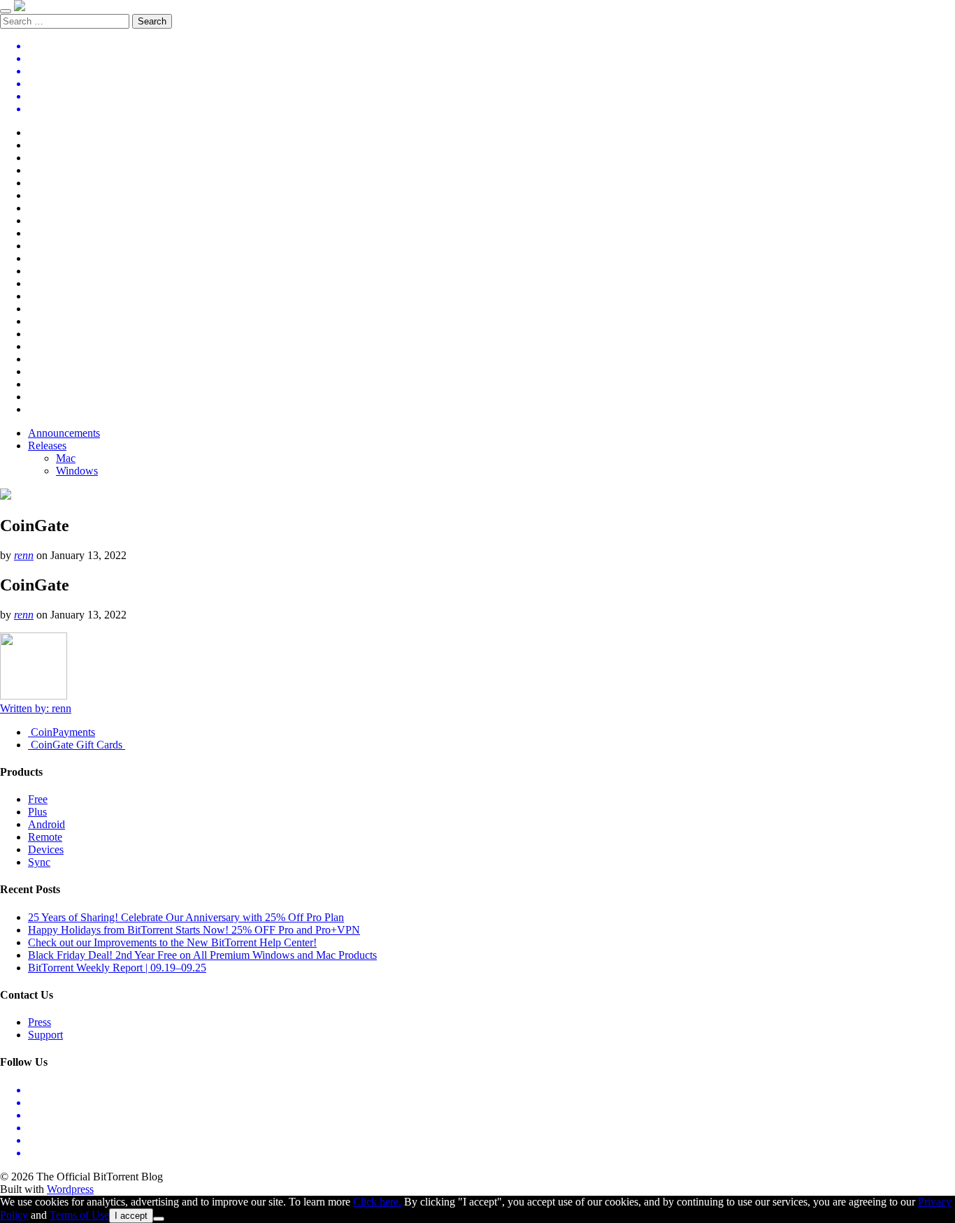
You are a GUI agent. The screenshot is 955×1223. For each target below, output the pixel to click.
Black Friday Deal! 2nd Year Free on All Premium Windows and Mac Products (202, 955)
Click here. (377, 1202)
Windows (77, 471)
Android (46, 824)
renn (24, 555)
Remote (45, 837)
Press (39, 1022)
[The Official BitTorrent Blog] (19, 7)
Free (38, 799)
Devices (46, 849)
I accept (131, 1215)
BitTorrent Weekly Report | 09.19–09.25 (117, 968)
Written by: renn (35, 708)
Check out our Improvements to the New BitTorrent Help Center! (172, 942)
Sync (39, 862)
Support (45, 1035)
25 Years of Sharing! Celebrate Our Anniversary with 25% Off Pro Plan (186, 917)
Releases (47, 445)
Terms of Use (79, 1215)
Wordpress (70, 1189)
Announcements (64, 433)
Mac (66, 458)
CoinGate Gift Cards (76, 745)
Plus (37, 812)
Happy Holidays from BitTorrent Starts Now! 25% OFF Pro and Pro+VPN (194, 930)
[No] (158, 1219)
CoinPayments (61, 732)
